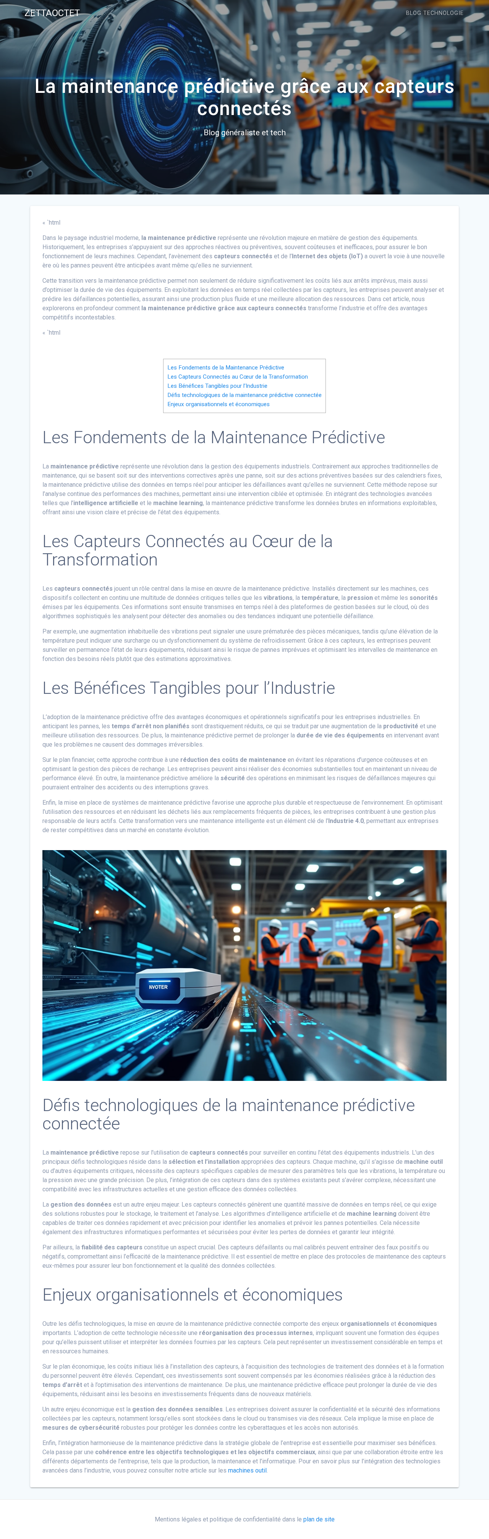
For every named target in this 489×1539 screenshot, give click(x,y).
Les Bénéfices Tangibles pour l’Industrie (217, 385)
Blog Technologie (435, 13)
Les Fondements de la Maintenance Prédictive (225, 367)
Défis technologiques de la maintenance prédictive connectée (244, 395)
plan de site (319, 1519)
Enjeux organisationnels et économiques (218, 404)
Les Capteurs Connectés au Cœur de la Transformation (237, 376)
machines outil (247, 1470)
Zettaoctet (52, 13)
